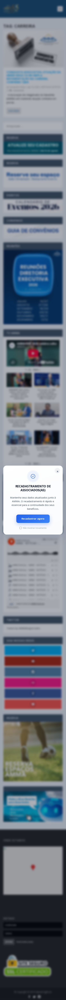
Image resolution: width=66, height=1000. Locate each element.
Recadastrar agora (32, 518)
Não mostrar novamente (34, 527)
